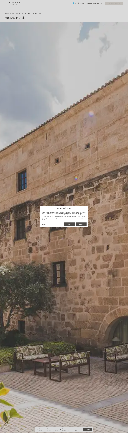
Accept (81, 224)
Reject (69, 224)
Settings (43, 224)
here (48, 218)
